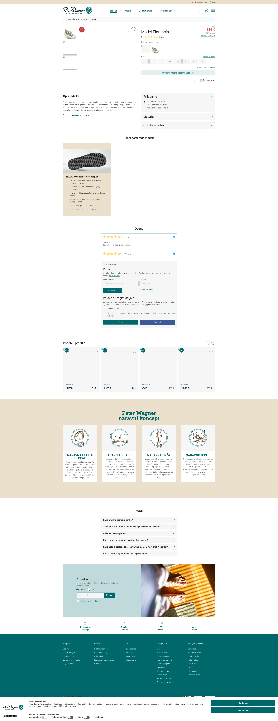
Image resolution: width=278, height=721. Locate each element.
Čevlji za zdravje (163, 671)
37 (161, 61)
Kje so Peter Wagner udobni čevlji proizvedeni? (125, 553)
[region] (100, 55)
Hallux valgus (193, 660)
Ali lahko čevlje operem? (115, 533)
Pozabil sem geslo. (146, 289)
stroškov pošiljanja (208, 36)
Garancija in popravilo (71, 660)
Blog (158, 649)
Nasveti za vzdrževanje (165, 660)
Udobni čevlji (162, 675)
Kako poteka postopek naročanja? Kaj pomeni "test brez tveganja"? (135, 547)
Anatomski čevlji (194, 653)
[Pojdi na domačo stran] (77, 10)
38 (170, 61)
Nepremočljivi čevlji (164, 678)
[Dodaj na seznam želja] (133, 29)
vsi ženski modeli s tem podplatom (83, 209)
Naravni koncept (132, 656)
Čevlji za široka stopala (166, 682)
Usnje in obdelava (163, 656)
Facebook (157, 322)
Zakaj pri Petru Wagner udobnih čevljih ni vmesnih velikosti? (132, 526)
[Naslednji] (213, 343)
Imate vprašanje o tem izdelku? (78, 115)
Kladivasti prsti (193, 671)
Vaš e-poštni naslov (109, 279)
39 (178, 61)
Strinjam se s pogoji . (91, 601)
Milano (185, 388)
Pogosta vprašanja (70, 664)
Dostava (66, 649)
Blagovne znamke (132, 660)
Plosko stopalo (193, 664)
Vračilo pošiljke (69, 653)
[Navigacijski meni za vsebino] (213, 11)
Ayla (144, 388)
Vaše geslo (142, 279)
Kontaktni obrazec (101, 649)
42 (203, 61)
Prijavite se (112, 290)
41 (194, 61)
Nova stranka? (114, 276)
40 (186, 61)
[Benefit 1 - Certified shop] (72, 696)
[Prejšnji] (208, 343)
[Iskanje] (192, 10)
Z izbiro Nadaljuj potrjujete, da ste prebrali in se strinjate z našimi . (141, 314)
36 (153, 61)
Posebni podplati (163, 664)
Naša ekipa (130, 653)
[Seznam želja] (199, 10)
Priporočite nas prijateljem (104, 660)
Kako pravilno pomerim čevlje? (118, 520)
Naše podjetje (131, 649)
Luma (69, 388)
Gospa (82, 589)
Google (120, 322)
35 (145, 61)
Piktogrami (161, 667)
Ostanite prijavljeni (114, 308)
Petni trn (191, 667)
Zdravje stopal (193, 649)
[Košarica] (206, 10)
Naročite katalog (100, 653)
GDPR (98, 601)
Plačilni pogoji (68, 656)
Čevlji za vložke (194, 656)
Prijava (109, 595)
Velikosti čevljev (163, 653)
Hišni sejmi (98, 656)
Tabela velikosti (209, 57)
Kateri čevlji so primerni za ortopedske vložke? (125, 540)
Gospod (94, 589)
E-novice (97, 664)
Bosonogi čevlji (194, 675)
